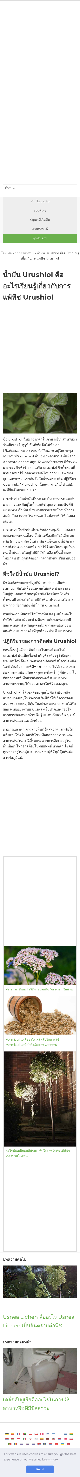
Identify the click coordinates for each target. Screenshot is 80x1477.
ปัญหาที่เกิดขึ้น (40, 220)
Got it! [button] (40, 1469)
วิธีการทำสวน (24, 253)
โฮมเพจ (6, 253)
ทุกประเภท (40, 238)
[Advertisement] (40, 49)
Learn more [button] (50, 1459)
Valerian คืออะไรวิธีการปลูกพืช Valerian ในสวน (39, 989)
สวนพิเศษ (40, 210)
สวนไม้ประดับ (40, 201)
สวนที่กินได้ (40, 229)
